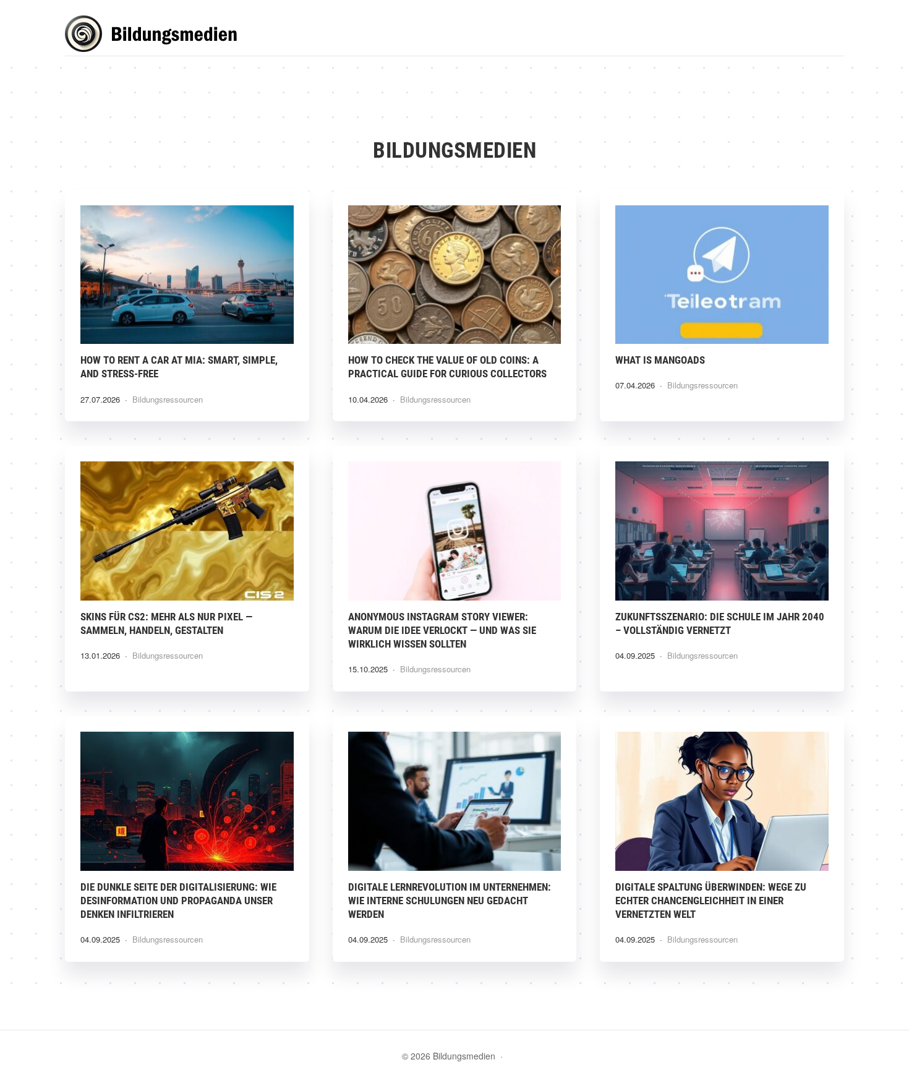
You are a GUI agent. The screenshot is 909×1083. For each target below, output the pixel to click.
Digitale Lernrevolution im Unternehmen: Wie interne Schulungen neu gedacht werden (449, 900)
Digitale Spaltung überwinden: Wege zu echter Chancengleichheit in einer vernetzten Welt (710, 900)
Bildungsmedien (157, 35)
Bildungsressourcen (167, 399)
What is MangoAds (660, 360)
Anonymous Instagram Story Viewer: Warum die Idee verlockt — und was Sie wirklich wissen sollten (442, 630)
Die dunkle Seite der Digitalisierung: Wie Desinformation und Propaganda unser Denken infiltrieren (178, 900)
